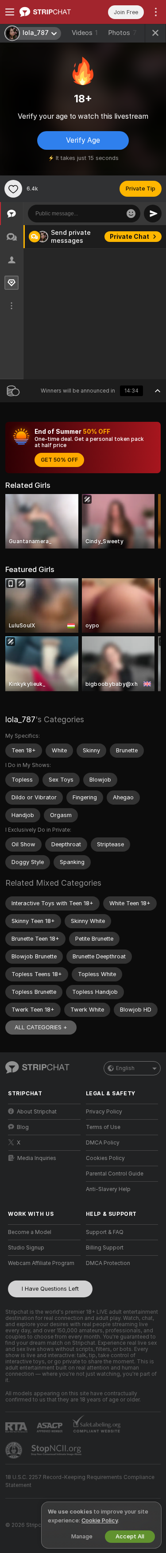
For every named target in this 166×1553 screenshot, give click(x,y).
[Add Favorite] (13, 189)
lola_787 (20, 719)
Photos (122, 33)
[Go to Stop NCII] (57, 1450)
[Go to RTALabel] (17, 1427)
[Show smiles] (131, 213)
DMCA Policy (103, 1143)
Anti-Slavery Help (108, 1189)
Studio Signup (26, 1248)
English (125, 1068)
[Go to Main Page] (51, 12)
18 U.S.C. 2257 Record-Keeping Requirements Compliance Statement (79, 1481)
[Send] (153, 213)
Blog (23, 1127)
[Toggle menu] (9, 12)
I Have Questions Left (50, 1288)
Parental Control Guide (114, 1174)
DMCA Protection (108, 1263)
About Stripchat (37, 1112)
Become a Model (29, 1232)
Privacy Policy (104, 1112)
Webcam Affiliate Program (41, 1263)
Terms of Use (103, 1127)
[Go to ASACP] (50, 1427)
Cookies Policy (105, 1158)
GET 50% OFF (59, 460)
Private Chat (129, 236)
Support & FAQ (105, 1232)
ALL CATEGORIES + (41, 1027)
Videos (84, 33)
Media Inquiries (36, 1158)
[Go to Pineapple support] (14, 1450)
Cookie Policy (99, 1520)
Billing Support (105, 1248)
